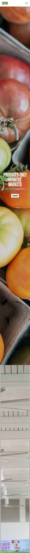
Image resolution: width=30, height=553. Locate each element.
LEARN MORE (15, 196)
